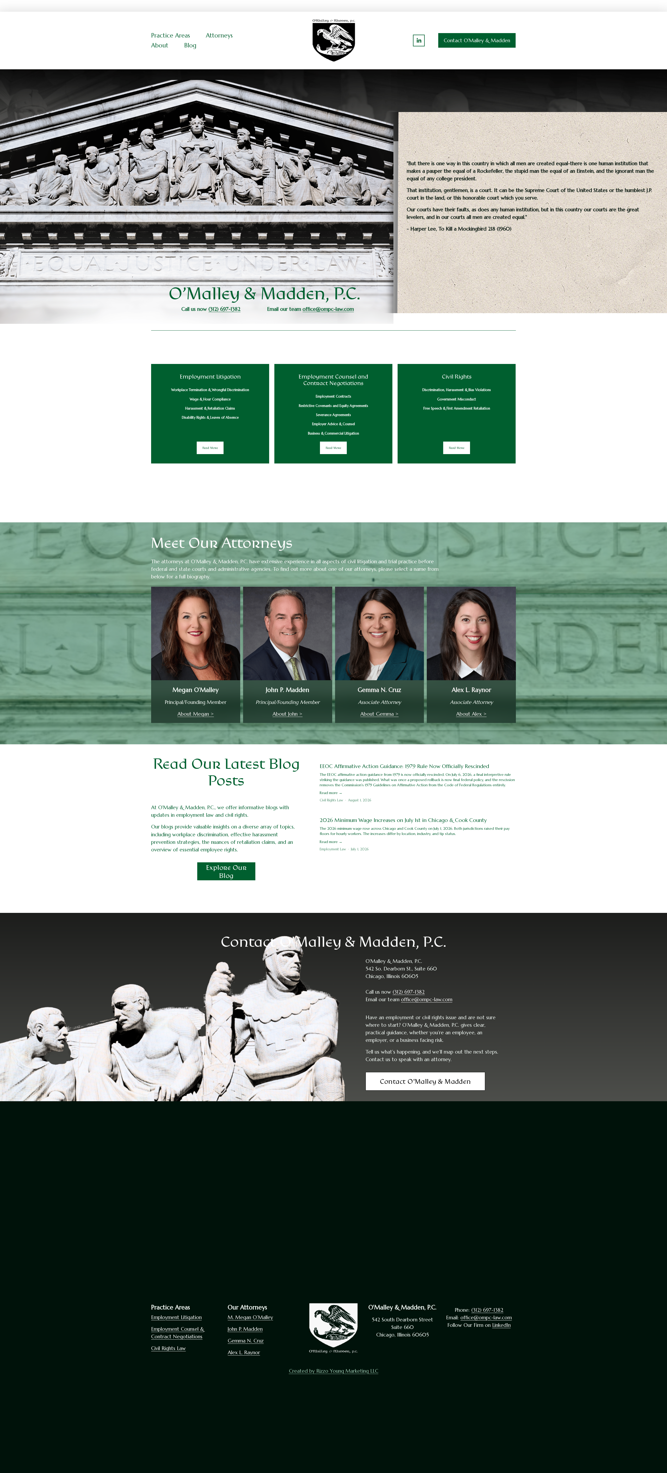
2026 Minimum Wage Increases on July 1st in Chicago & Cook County (403, 820)
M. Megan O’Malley (250, 1317)
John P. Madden (245, 1329)
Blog (190, 45)
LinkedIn (501, 1325)
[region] (333, 413)
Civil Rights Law (331, 800)
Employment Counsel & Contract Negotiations (177, 1333)
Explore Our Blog (226, 871)
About (159, 45)
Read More (210, 448)
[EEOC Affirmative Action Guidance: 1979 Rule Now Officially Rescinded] (418, 757)
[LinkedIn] (419, 40)
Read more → (331, 792)
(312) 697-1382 (409, 992)
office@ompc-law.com (426, 999)
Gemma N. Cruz (246, 1341)
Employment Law (333, 849)
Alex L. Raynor (244, 1352)
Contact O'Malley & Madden (477, 40)
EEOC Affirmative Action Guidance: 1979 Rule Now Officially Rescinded (404, 766)
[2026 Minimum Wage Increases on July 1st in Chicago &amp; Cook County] (418, 811)
